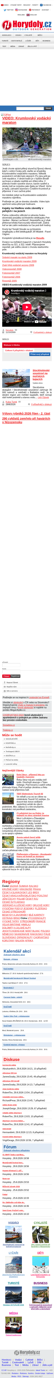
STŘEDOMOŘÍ (27, 921)
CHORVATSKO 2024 (13, 715)
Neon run (6, 1179)
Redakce (15, 1373)
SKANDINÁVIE (21, 934)
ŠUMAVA (23, 886)
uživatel (5, 662)
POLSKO (45, 931)
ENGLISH (33, 15)
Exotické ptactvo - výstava (14, 1045)
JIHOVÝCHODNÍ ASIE (13, 931)
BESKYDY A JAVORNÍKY (15, 915)
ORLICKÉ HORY (41, 905)
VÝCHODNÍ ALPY (37, 918)
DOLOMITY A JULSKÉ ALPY (16, 928)
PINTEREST (35, 10)
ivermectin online (9, 1065)
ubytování (18, 702)
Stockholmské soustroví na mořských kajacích (41, 375)
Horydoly (9, 330)
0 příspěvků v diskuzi (43, 332)
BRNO (16, 918)
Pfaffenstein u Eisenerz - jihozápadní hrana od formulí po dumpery (34, 855)
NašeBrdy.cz (11, 747)
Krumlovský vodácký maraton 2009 (19, 261)
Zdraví (21, 46)
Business (46, 41)
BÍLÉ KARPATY (36, 915)
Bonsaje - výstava (11, 959)
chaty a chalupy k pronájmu (31, 705)
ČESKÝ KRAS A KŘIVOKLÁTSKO (19, 896)
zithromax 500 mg (9, 1073)
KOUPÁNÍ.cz (11, 743)
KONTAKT (45, 10)
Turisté (5, 41)
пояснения (6, 1129)
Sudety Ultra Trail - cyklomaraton (16, 1016)
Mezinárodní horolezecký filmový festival (20, 978)
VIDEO (6, 5)
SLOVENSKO (9, 937)
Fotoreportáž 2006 (11, 277)
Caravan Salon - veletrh (13, 997)
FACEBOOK (47, 5)
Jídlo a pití (32, 46)
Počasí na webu (12, 760)
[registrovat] (15, 677)
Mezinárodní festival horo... (13, 1163)
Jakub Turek (40, 1370)
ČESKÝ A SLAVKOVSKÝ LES (17, 892)
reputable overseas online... (13, 1097)
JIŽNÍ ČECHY (9, 899)
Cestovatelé (16, 41)
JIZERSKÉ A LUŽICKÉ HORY (17, 905)
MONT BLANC (32, 931)
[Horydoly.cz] (27, 25)
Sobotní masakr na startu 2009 (17, 257)
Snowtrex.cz (9, 725)
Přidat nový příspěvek (39, 354)
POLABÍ (21, 899)
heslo (4, 669)
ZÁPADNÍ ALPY (25, 937)
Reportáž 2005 (9, 281)
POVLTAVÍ (42, 896)
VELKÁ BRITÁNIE (11, 924)
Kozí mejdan (8, 969)
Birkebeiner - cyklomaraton (14, 1035)
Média (12, 46)
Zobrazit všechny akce (14, 955)
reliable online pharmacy (12, 1113)
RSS (19, 1376)
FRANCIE (41, 921)
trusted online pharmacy (12, 1137)
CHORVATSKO (41, 937)
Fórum (10, 1147)
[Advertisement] (27, 77)
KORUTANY (8, 940)
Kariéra (31, 1373)
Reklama (23, 1373)
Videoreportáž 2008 (12, 269)
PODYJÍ (19, 908)
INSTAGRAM (22, 10)
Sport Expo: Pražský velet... (13, 1210)
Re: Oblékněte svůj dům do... (13, 1202)
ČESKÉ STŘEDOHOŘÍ (13, 912)
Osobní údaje (40, 1373)
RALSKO (33, 886)
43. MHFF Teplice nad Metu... (13, 1155)
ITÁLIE (47, 934)
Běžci (40, 35)
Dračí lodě (8, 1007)
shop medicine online (10, 1089)
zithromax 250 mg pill (10, 1081)
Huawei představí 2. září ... (12, 1171)
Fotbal (4, 1195)
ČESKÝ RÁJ (31, 899)
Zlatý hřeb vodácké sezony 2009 (18, 265)
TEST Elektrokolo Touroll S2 (30, 794)
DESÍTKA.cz (10, 756)
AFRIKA (29, 940)
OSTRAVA (7, 918)
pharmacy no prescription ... (13, 1121)
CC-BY (4, 1370)
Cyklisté (28, 35)
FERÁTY (35, 5)
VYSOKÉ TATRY (16, 5)
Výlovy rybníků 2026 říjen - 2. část (26, 413)
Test (4, 46)
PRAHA (37, 889)
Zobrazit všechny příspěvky (17, 1150)
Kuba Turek (11, 402)
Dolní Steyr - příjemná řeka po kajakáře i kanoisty (31, 775)
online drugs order (9, 1105)
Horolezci (6, 35)
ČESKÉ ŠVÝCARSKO (13, 902)
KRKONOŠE (26, 889)
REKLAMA (21, 15)
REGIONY (26, 5)
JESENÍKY (28, 908)
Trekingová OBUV (13, 752)
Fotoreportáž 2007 (11, 273)
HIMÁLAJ (26, 924)
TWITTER (9, 10)
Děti (37, 41)
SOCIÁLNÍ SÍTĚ (12, 739)
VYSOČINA (8, 908)
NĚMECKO (8, 934)
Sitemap (25, 1376)
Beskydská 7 (9, 988)
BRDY (36, 892)
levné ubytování (25, 707)
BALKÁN (19, 940)
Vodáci (18, 35)
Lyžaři (28, 41)
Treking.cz (8, 730)
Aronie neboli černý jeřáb (28, 837)
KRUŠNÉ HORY (10, 889)
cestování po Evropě (39, 697)
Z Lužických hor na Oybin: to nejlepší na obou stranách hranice (33, 814)
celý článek (43, 397)
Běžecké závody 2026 (11, 1187)
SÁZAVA (14, 886)
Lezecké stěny (11, 764)
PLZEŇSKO (41, 908)
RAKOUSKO (36, 934)
